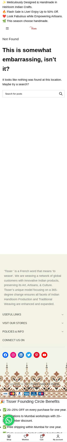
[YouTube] (44, 355)
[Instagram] (13, 355)
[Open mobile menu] (7, 28)
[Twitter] (29, 355)
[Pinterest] (37, 355)
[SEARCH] (61, 93)
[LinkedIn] (21, 355)
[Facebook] (5, 355)
